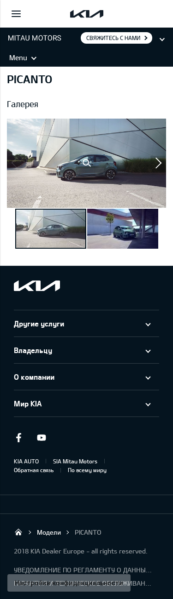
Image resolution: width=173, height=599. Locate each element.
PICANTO (88, 532)
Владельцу (33, 350)
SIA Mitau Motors (75, 461)
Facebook (18, 437)
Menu (18, 57)
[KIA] (86, 14)
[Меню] (16, 14)
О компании (34, 376)
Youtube (41, 437)
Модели (49, 532)
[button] (86, 163)
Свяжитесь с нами (113, 37)
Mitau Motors (18, 531)
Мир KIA (28, 403)
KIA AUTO (26, 461)
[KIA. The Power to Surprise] (37, 285)
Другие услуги (39, 323)
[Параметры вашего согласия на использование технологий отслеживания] (69, 583)
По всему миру (87, 470)
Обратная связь (34, 470)
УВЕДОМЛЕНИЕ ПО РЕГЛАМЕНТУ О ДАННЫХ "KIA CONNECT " (83, 570)
